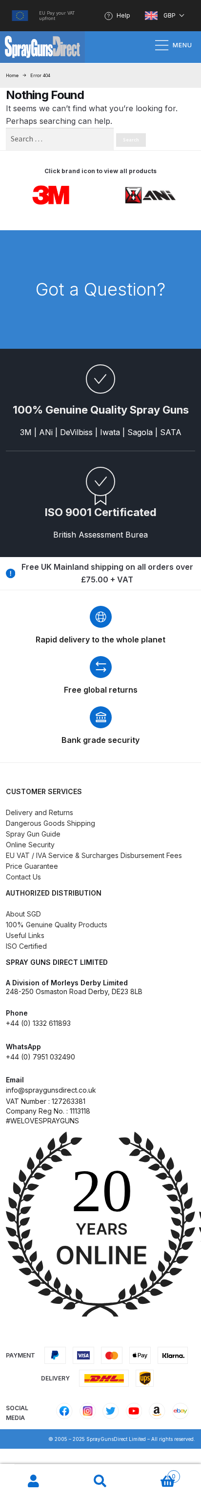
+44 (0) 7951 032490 (40, 1057)
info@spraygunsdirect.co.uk (51, 1090)
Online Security (30, 844)
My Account (33, 1481)
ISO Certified (26, 946)
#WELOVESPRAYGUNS (42, 1121)
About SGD (23, 914)
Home (12, 75)
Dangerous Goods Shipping (50, 823)
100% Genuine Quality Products (56, 924)
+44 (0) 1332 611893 (38, 1023)
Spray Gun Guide (33, 834)
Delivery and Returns (39, 812)
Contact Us (23, 877)
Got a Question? (100, 289)
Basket (155, 1473)
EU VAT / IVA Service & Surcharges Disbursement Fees (94, 855)
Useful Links (25, 935)
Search (100, 1481)
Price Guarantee (32, 866)
